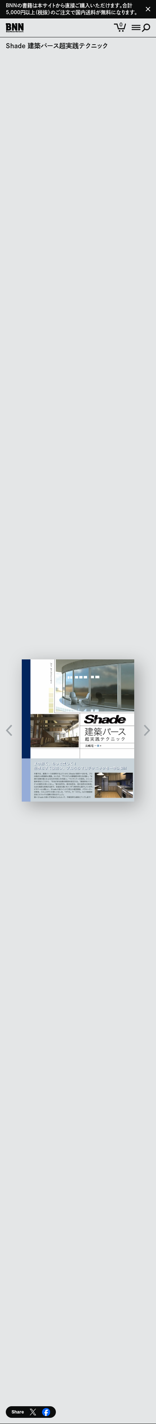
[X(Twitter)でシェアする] (33, 1412)
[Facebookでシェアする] (46, 1412)
